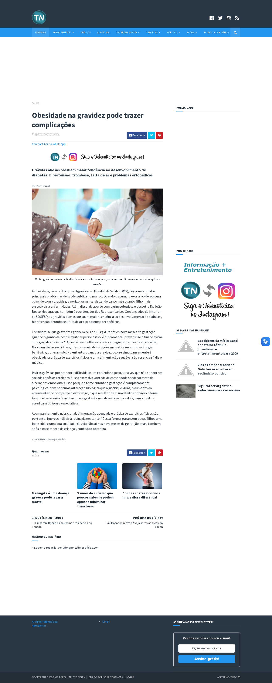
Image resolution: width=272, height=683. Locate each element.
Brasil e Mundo (62, 32)
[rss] (237, 18)
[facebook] (211, 18)
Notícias (40, 32)
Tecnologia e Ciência (217, 32)
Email (106, 622)
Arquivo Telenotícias (45, 622)
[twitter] (220, 18)
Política (172, 32)
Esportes (151, 32)
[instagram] (229, 18)
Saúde (190, 32)
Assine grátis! (206, 659)
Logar (130, 677)
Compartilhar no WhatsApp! (49, 144)
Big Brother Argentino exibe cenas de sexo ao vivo (219, 388)
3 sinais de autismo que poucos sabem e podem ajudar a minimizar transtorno (95, 499)
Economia (103, 32)
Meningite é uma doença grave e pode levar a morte (50, 497)
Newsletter (39, 626)
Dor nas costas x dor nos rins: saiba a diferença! (141, 495)
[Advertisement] (136, 71)
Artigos (86, 32)
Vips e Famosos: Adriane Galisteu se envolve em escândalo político (216, 369)
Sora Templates (113, 677)
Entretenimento (126, 32)
